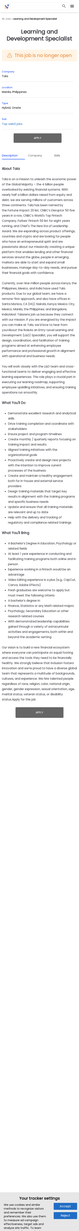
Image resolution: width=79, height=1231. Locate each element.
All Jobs (6, 18)
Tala (5, 76)
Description (10, 155)
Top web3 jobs (12, 124)
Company (35, 155)
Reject (65, 1215)
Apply (37, 138)
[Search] (64, 6)
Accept (65, 1206)
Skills (57, 155)
